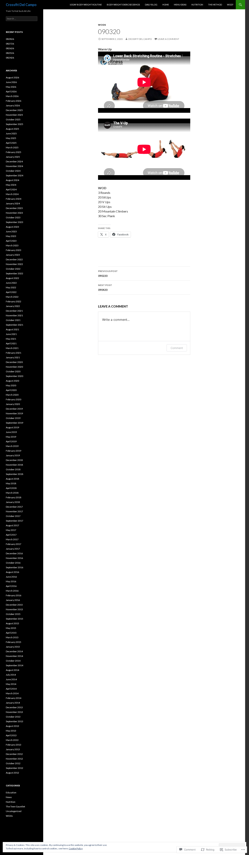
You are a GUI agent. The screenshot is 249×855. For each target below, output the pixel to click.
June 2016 (11, 576)
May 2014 (11, 684)
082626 (10, 48)
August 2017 (12, 525)
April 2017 (11, 534)
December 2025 (14, 110)
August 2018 (12, 478)
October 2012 (13, 763)
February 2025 (13, 152)
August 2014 (12, 670)
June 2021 (11, 334)
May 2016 (11, 581)
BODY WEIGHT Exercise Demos (123, 4)
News (9, 797)
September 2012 (14, 768)
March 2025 (12, 147)
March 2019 (12, 446)
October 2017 (13, 516)
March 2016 (12, 590)
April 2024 (11, 189)
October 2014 (13, 660)
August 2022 (12, 278)
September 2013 (14, 721)
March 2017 (12, 539)
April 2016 (11, 586)
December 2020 (14, 362)
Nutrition (197, 4)
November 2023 (14, 212)
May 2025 (11, 138)
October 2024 (13, 170)
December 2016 (14, 553)
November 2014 (14, 656)
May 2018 (11, 483)
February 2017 (13, 544)
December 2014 (14, 651)
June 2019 (11, 432)
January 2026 (13, 105)
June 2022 (11, 282)
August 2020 (12, 380)
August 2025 (12, 128)
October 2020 (13, 371)
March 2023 (12, 245)
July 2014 (11, 674)
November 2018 (14, 464)
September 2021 (14, 324)
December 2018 (14, 460)
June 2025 (11, 133)
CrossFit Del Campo (140, 39)
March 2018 (12, 492)
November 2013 (14, 712)
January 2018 (13, 502)
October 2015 (13, 614)
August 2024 (12, 180)
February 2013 (13, 744)
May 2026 (11, 86)
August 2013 (12, 726)
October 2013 (13, 716)
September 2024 (14, 175)
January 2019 (13, 455)
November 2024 (14, 166)
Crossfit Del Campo (21, 5)
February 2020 (13, 399)
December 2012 (14, 754)
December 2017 (14, 506)
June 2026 (11, 82)
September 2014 (14, 665)
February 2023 (13, 250)
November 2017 (14, 511)
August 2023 (12, 226)
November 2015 (14, 609)
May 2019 (11, 436)
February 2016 (13, 595)
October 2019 (13, 418)
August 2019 (12, 427)
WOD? (230, 4)
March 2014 (12, 693)
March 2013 (12, 740)
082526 (10, 53)
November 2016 (14, 558)
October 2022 (13, 268)
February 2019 (13, 450)
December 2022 (14, 259)
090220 (108, 273)
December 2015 (14, 604)
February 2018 (13, 497)
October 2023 (13, 217)
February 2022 (13, 301)
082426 (10, 57)
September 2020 (14, 376)
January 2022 (13, 306)
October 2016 (13, 562)
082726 (10, 43)
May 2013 (11, 730)
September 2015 (14, 618)
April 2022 (11, 292)
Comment (177, 348)
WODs (102, 24)
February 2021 (13, 352)
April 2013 (11, 735)
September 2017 (14, 520)
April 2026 (11, 91)
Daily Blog (151, 4)
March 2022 (12, 296)
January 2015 (13, 646)
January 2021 (13, 357)
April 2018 (11, 488)
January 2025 (13, 156)
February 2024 (13, 198)
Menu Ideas (180, 4)
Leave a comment (168, 39)
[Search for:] (21, 18)
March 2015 (12, 637)
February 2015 (13, 642)
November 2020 (14, 366)
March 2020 (12, 394)
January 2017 (13, 548)
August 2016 (12, 572)
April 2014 (11, 688)
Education (11, 792)
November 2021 (14, 315)
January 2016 (13, 600)
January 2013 (13, 749)
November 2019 (14, 413)
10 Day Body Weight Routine (86, 4)
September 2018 (14, 474)
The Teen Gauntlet (15, 806)
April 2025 (11, 142)
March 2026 (12, 96)
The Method (215, 4)
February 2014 (13, 698)
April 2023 (11, 240)
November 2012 (14, 758)
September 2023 (14, 222)
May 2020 (11, 385)
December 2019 (14, 408)
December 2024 (14, 161)
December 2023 (14, 208)
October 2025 (13, 119)
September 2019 (14, 422)
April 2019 (11, 441)
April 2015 (11, 632)
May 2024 (11, 184)
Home (165, 4)
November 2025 (14, 114)
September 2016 (14, 567)
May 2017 (11, 530)
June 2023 (11, 231)
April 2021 (11, 343)
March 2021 (12, 348)
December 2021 (14, 310)
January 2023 (13, 254)
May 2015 (11, 628)
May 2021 (11, 338)
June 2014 (11, 679)
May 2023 (11, 236)
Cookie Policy (76, 848)
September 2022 (14, 273)
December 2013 (14, 707)
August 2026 (12, 77)
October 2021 (13, 320)
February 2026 (13, 100)
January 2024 (13, 203)
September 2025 (14, 124)
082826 (10, 39)
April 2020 (11, 390)
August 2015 (12, 623)
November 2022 (14, 264)
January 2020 (13, 404)
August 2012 (12, 772)
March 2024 (12, 194)
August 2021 (12, 329)
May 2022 (11, 287)
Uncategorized (13, 811)
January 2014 (13, 702)
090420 (105, 287)
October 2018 (13, 469)
